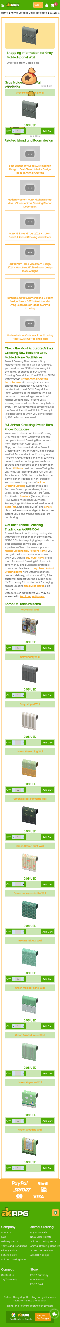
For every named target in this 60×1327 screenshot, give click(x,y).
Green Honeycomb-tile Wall (30, 893)
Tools (8, 507)
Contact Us (7, 1275)
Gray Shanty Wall (30, 657)
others (48, 507)
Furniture (25, 496)
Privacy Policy (9, 1250)
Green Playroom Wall (30, 1082)
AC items (17, 468)
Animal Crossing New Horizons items (26, 550)
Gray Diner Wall (30, 609)
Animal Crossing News (13, 1259)
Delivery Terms (9, 1241)
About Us (6, 1232)
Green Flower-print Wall (30, 846)
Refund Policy (9, 1255)
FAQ (3, 1237)
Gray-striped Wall (30, 704)
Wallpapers (38, 596)
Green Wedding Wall (30, 1129)
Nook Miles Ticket (34, 586)
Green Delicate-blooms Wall (30, 798)
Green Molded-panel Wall (30, 988)
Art (14, 507)
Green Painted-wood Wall (30, 1035)
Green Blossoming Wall (30, 751)
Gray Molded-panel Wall (30, 92)
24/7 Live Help (9, 1279)
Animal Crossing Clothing (25, 484)
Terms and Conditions (14, 1246)
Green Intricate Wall (30, 940)
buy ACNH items (35, 558)
